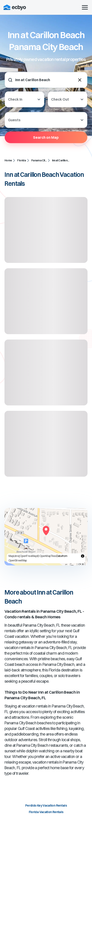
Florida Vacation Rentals (46, 812)
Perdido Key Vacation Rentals (46, 805)
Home (8, 160)
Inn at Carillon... (60, 160)
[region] (46, 536)
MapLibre (13, 556)
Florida (21, 160)
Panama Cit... (39, 160)
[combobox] (43, 80)
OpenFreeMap (28, 556)
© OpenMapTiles (46, 556)
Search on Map (46, 137)
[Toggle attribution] (82, 556)
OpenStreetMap (17, 560)
